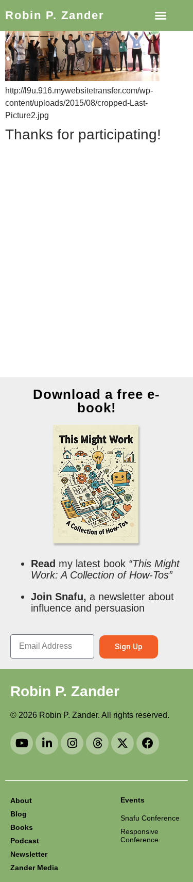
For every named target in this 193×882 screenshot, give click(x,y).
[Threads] (97, 743)
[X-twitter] (122, 743)
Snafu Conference (150, 818)
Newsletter (28, 854)
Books (21, 827)
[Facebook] (147, 743)
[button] (160, 15)
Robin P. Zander (54, 15)
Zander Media (34, 867)
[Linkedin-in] (47, 743)
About (21, 800)
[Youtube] (21, 743)
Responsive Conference (139, 835)
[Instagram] (72, 743)
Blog (18, 814)
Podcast (24, 841)
